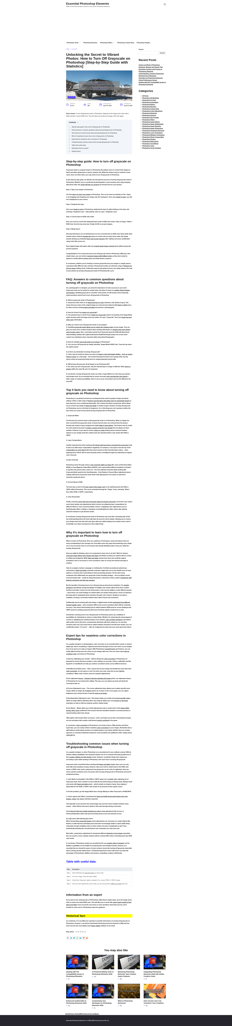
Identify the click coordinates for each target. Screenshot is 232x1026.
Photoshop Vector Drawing (151, 148)
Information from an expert (80, 148)
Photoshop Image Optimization (152, 124)
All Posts (71, 97)
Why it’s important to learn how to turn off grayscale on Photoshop (93, 136)
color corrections (103, 728)
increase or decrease (121, 700)
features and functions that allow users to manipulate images (109, 401)
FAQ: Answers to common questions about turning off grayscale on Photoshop (97, 130)
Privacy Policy (74, 1014)
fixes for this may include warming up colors (86, 811)
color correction (109, 659)
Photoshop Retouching (150, 141)
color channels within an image (100, 465)
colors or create (99, 430)
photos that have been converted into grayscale (111, 445)
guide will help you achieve (90, 184)
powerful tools (110, 649)
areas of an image (101, 693)
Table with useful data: (79, 145)
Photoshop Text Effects (150, 143)
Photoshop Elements (149, 113)
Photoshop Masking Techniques (153, 135)
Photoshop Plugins (143, 42)
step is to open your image (81, 194)
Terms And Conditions (91, 1014)
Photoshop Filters (106, 42)
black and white (89, 307)
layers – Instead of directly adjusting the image (95, 678)
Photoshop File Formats (150, 117)
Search (141, 49)
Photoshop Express (149, 115)
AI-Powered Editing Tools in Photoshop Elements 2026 (103, 973)
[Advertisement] (116, 24)
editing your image (116, 883)
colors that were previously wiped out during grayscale (97, 501)
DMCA (81, 1014)
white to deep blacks (106, 425)
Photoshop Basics (148, 104)
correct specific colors (122, 698)
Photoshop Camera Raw (125, 42)
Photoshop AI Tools (149, 100)
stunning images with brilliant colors (99, 256)
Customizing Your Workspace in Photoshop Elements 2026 (102, 1003)
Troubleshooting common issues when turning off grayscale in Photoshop (95, 142)
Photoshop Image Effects (151, 122)
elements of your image (114, 833)
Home (67, 1014)
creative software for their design (80, 757)
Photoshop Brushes (90, 42)
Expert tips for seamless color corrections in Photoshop (89, 139)
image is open (121, 197)
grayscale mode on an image (90, 342)
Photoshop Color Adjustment (152, 111)
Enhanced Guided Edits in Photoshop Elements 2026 (76, 1002)
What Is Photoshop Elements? (125, 1002)
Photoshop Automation (150, 102)
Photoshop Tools (72, 42)
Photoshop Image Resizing (151, 126)
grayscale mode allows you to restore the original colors (94, 327)
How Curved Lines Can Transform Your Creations (154, 1002)
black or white (122, 305)
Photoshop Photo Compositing (153, 137)
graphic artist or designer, (116, 843)
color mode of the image (93, 487)
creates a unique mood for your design (99, 428)
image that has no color (96, 302)
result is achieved (103, 720)
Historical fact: (76, 151)
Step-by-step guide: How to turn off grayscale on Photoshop (91, 127)
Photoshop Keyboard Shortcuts (153, 130)
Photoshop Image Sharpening (152, 128)
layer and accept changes (96, 239)
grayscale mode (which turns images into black (82, 555)
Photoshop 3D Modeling (150, 98)
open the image (89, 873)
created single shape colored (104, 246)
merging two (87, 236)
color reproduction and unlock (116, 376)
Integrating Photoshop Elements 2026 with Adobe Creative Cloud (154, 974)
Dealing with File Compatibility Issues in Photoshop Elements (75, 974)
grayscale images (86, 821)
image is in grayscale (89, 312)
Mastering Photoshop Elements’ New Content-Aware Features (127, 974)
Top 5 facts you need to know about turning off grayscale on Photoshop (94, 133)
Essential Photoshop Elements (87, 3)
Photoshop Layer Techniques (152, 133)
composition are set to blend (76, 450)
